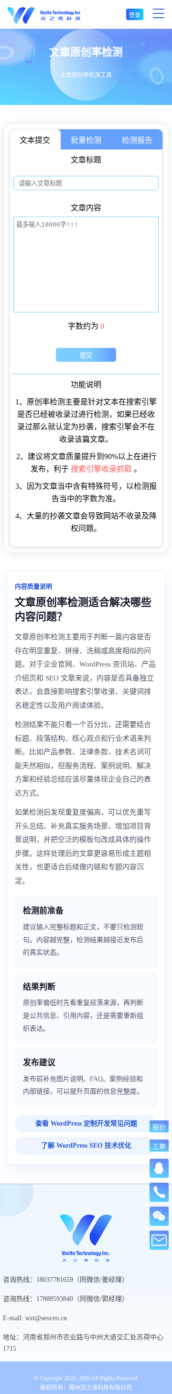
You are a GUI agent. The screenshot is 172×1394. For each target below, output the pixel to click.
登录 (134, 15)
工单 (159, 1146)
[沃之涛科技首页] (44, 14)
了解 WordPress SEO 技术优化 (86, 1145)
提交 (86, 355)
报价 (159, 1127)
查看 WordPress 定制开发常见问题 (86, 1123)
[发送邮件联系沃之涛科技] (159, 1240)
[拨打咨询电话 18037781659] (159, 1192)
